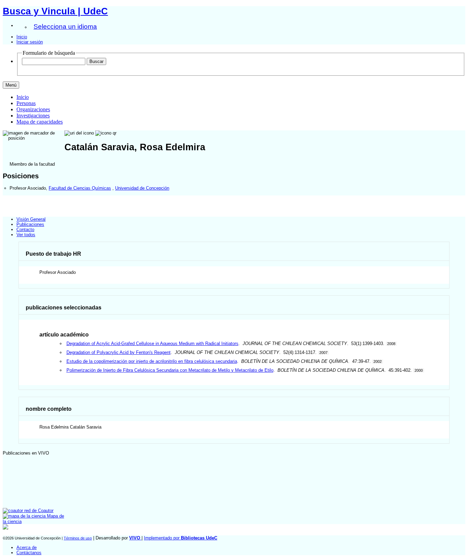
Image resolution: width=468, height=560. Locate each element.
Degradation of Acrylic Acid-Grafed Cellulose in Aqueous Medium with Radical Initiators (152, 343)
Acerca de (26, 547)
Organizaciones (33, 109)
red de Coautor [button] (38, 510)
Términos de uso (78, 538)
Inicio (21, 36)
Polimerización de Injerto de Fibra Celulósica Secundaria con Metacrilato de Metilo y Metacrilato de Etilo (169, 370)
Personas (26, 103)
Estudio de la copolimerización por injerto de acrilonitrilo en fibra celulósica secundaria (151, 361)
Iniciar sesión (29, 41)
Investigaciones (33, 115)
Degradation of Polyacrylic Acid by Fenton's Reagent (118, 352)
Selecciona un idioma (65, 26)
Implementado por (180, 537)
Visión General (31, 219)
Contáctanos (28, 552)
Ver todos (25, 234)
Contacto (25, 229)
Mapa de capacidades (39, 122)
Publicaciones (30, 224)
